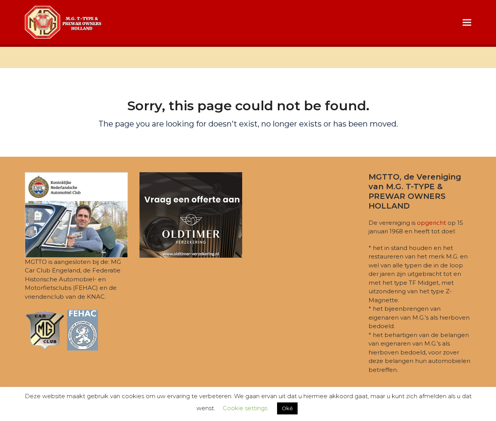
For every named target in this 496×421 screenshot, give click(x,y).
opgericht (431, 222)
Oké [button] (287, 408)
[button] (467, 22)
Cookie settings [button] (245, 408)
